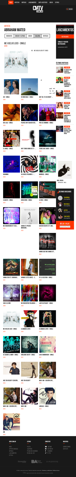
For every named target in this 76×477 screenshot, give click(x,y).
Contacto (65, 449)
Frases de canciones (32, 451)
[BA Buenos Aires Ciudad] (36, 461)
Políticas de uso (56, 470)
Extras (57, 2)
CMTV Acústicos (43, 2)
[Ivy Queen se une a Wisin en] (59, 70)
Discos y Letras (20, 36)
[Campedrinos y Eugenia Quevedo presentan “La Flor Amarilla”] (59, 115)
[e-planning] (52, 461)
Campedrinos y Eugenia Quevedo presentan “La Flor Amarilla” (67, 119)
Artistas (17, 2)
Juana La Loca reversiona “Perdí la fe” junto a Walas (67, 96)
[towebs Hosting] (22, 461)
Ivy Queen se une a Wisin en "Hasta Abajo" (68, 71)
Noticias (24, 2)
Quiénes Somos (66, 446)
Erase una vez (31, 453)
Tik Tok (49, 453)
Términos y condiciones (47, 470)
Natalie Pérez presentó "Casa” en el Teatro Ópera (68, 131)
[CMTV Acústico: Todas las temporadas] (65, 30)
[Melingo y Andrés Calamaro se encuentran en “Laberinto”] (59, 80)
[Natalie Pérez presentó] (59, 129)
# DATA (29, 446)
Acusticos (29, 449)
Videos (30, 36)
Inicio (10, 2)
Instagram (50, 449)
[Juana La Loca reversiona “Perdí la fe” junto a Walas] (59, 93)
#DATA (51, 2)
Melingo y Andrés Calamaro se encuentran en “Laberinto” (67, 83)
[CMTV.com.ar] (38, 9)
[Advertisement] (66, 146)
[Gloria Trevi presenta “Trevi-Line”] (59, 105)
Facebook (50, 451)
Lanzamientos (32, 2)
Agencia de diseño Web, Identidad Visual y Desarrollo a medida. (39, 473)
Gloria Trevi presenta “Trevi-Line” (67, 106)
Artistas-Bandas (13, 449)
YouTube (50, 446)
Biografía (9, 36)
